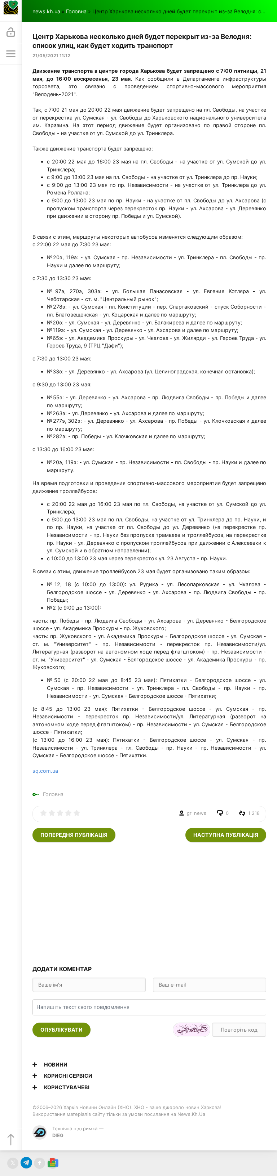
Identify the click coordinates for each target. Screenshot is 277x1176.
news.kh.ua (46, 11)
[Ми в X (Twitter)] (12, 1163)
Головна (76, 11)
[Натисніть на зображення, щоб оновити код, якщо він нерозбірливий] (191, 1030)
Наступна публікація (225, 835)
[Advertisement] (149, 903)
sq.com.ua (45, 771)
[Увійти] (11, 32)
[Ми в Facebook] (39, 1163)
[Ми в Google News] (52, 1163)
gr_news (196, 813)
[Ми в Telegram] (26, 1163)
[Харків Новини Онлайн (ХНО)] (11, 11)
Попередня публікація (73, 835)
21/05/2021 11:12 (51, 55)
